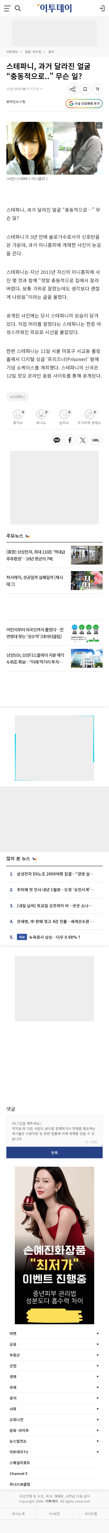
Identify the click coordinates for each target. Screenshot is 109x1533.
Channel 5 (19, 1473)
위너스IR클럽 (20, 1484)
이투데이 (12, 51)
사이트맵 (90, 1513)
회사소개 (18, 1513)
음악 (51, 51)
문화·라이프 (33, 51)
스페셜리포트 (20, 1462)
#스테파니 (17, 396)
